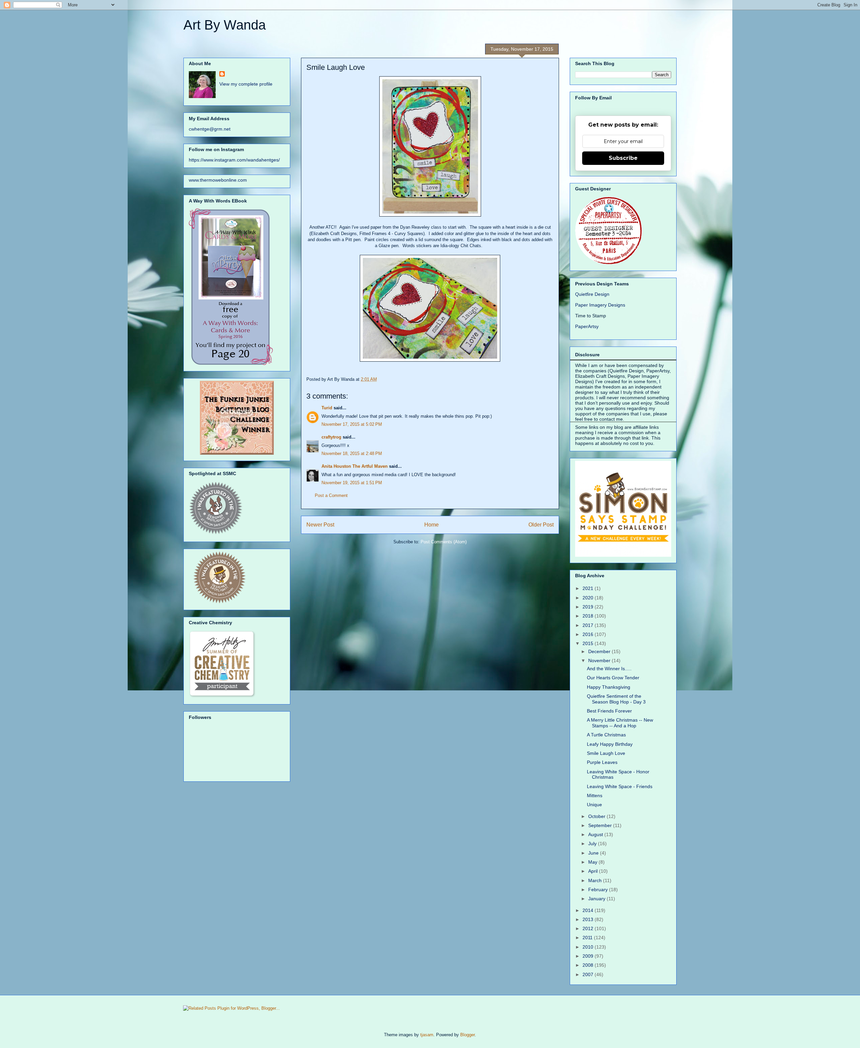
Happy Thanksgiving (608, 687)
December (600, 651)
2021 (589, 588)
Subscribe (623, 158)
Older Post (541, 525)
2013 (589, 919)
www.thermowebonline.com (218, 180)
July (593, 843)
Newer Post (320, 525)
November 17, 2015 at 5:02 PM (351, 424)
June (594, 853)
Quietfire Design (592, 294)
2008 (589, 965)
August (596, 834)
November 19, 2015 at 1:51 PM (351, 482)
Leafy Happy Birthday (610, 744)
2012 (589, 928)
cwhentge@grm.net (209, 129)
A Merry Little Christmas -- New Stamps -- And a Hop (620, 722)
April (593, 871)
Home (431, 525)
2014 (589, 910)
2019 (589, 606)
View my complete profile (245, 84)
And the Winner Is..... (609, 668)
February (598, 889)
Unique (594, 804)
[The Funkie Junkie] (237, 453)
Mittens (594, 795)
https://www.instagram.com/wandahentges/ (234, 160)
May (593, 862)
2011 (588, 937)
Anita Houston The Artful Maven (354, 466)
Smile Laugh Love (606, 753)
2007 (589, 974)
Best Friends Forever (609, 711)
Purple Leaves (602, 762)
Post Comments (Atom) (444, 541)
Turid (326, 407)
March (595, 880)
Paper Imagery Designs (600, 305)
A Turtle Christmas (606, 734)
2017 (589, 625)
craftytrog (331, 437)
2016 (589, 634)
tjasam (426, 1034)
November (600, 660)
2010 (589, 947)
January (597, 898)
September (600, 825)
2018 (589, 616)
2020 (589, 597)
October (597, 816)
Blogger (467, 1034)
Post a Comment (331, 495)
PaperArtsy (587, 326)
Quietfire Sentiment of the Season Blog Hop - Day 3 (616, 698)
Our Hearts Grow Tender (613, 677)
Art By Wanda (224, 24)
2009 (589, 956)
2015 (589, 643)
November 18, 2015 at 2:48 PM (351, 453)
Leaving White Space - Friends (619, 786)
